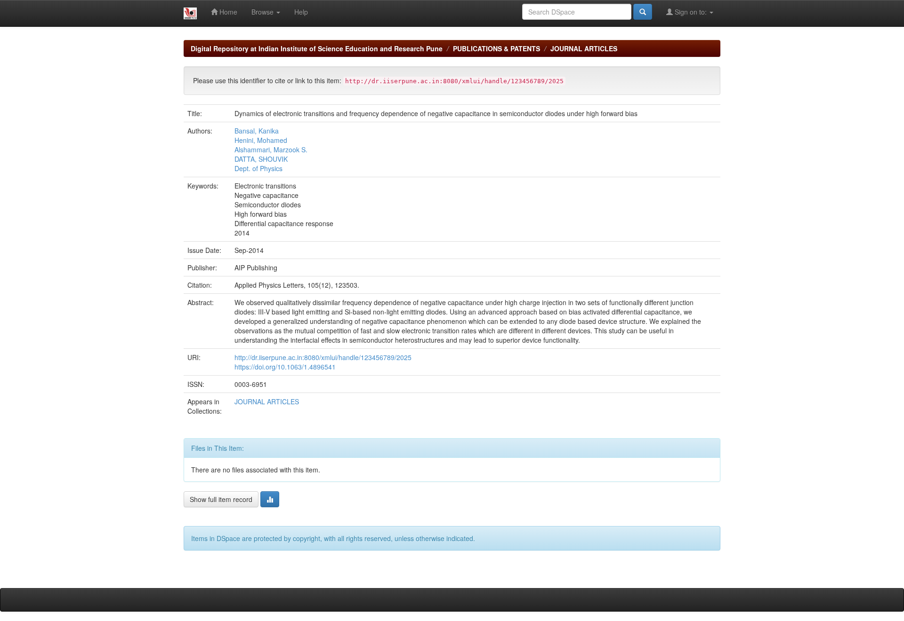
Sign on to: (691, 11)
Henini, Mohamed (260, 140)
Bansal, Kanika (256, 130)
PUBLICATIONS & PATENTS (496, 48)
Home (227, 11)
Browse (263, 11)
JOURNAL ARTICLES (583, 48)
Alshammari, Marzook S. (270, 149)
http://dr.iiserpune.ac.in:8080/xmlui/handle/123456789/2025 (323, 357)
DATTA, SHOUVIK (261, 159)
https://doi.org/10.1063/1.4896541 (285, 366)
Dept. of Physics (258, 168)
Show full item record (221, 499)
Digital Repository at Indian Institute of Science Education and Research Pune (317, 48)
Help (301, 11)
